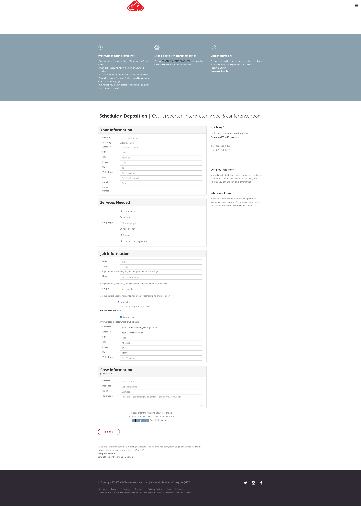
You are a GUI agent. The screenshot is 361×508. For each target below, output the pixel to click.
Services (102, 489)
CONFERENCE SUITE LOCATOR (176, 61)
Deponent (107, 385)
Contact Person (106, 189)
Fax (104, 177)
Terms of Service (175, 489)
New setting (125, 302)
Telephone (107, 172)
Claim (105, 390)
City (104, 157)
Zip (103, 167)
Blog (113, 489)
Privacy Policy (155, 489)
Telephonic (128, 235)
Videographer (129, 228)
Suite (105, 151)
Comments (108, 396)
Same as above (130, 317)
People (105, 288)
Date (104, 261)
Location (106, 326)
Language (107, 222)
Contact (139, 489)
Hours (105, 276)
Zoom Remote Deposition (135, 241)
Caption (106, 380)
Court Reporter (129, 211)
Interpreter (127, 217)
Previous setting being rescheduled (136, 306)
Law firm (106, 137)
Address (106, 146)
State (105, 162)
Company (126, 489)
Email (105, 182)
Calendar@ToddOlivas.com (225, 137)
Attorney (107, 142)
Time (105, 266)
